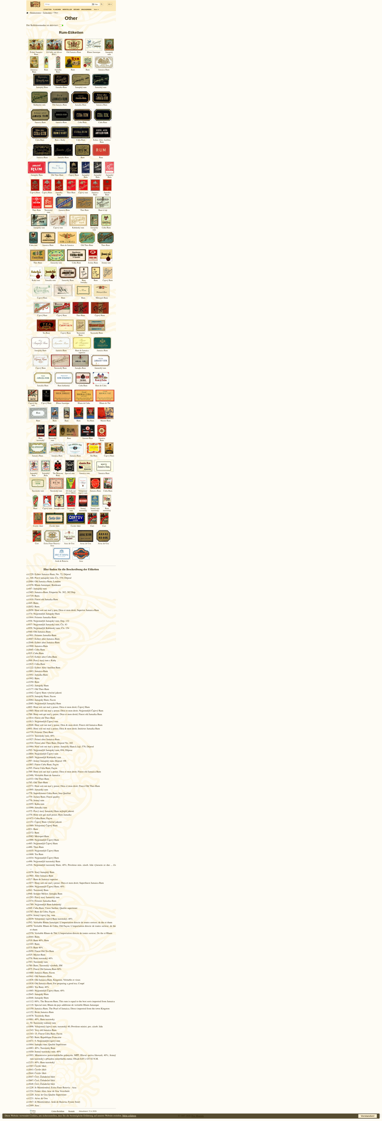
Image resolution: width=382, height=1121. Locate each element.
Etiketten (47, 9)
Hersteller (67, 9)
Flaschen (57, 9)
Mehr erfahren (129, 1115)
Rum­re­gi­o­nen (35, 12)
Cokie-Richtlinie (58, 1111)
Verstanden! (367, 1116)
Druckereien (86, 9)
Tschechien (47, 12)
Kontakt (71, 1111)
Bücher (76, 9)
